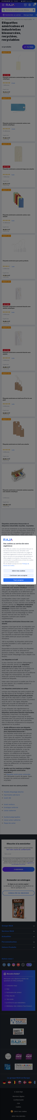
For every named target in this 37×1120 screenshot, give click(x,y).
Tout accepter (18, 580)
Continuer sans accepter (18, 575)
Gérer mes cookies (18, 571)
